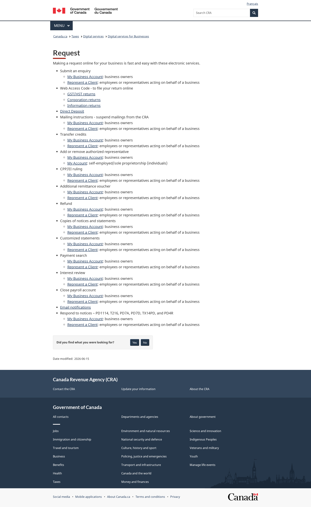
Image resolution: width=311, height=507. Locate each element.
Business (59, 456)
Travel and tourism (66, 448)
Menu (60, 25)
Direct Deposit (72, 111)
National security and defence (141, 439)
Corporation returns (84, 99)
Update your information (138, 389)
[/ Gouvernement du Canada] (85, 11)
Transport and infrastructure (141, 465)
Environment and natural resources (145, 431)
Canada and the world (136, 473)
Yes (134, 342)
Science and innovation (205, 431)
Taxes (75, 36)
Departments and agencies (139, 417)
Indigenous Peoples (203, 439)
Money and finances (135, 482)
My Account (77, 163)
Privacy (175, 497)
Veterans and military (204, 448)
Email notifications (75, 307)
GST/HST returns (81, 94)
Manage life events (202, 465)
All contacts (61, 417)
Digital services (93, 36)
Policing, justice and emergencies (144, 456)
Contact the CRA (64, 389)
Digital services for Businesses (128, 36)
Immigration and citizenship (72, 439)
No (145, 342)
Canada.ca (60, 36)
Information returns (84, 105)
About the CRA (199, 389)
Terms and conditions (150, 497)
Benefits (58, 465)
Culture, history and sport (138, 448)
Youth (194, 456)
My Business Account (85, 76)
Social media (61, 497)
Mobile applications (88, 497)
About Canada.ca (118, 497)
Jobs (56, 431)
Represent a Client (82, 82)
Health (57, 473)
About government (203, 417)
